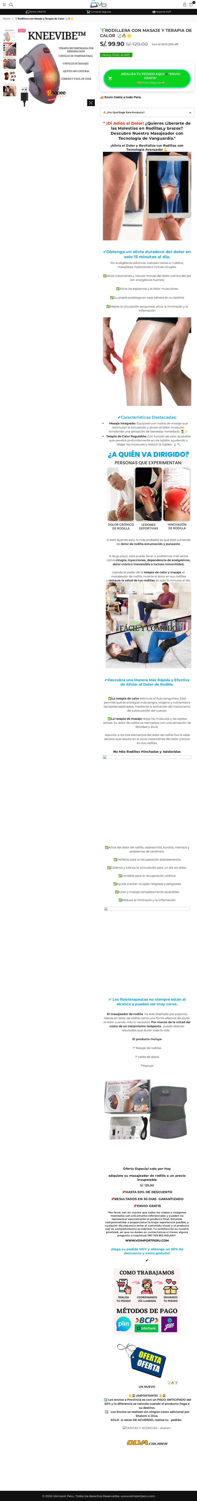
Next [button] (93, 67)
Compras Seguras (100, 11)
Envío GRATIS (37, 11)
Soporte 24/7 (163, 11)
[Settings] (184, 4)
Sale (22, 30)
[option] (35, 12)
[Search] (11, 4)
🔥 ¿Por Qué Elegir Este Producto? (124, 112)
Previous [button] (20, 67)
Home (6, 18)
